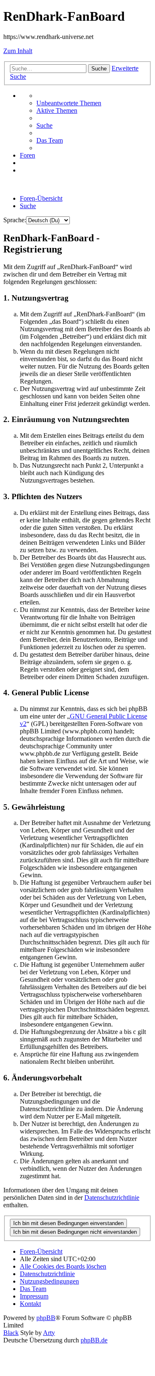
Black (11, 1332)
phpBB (45, 1317)
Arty (49, 1332)
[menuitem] (68, 103)
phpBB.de (94, 1340)
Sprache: (14, 219)
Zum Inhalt (17, 50)
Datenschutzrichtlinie (111, 1197)
